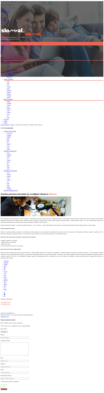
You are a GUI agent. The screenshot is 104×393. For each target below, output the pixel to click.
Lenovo (9, 70)
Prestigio (9, 95)
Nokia (8, 156)
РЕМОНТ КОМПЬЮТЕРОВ (11, 190)
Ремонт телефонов (8, 99)
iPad (8, 81)
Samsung (9, 75)
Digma (8, 97)
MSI (8, 72)
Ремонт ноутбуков (8, 59)
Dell (8, 66)
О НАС (5, 123)
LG (8, 115)
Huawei (9, 92)
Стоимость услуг (5, 316)
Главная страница (5, 124)
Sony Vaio (9, 77)
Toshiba (9, 74)
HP (8, 68)
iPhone (8, 101)
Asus (8, 65)
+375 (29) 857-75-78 (5, 302)
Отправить (3, 389)
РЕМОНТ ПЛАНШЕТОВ (10, 151)
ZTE (8, 117)
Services (12, 124)
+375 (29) (5, 10)
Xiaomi (9, 94)
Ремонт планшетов (8, 79)
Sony (8, 88)
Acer (8, 63)
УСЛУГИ (6, 119)
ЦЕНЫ (5, 121)
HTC (8, 110)
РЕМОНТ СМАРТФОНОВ (10, 171)
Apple (8, 61)
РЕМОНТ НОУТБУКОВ (10, 131)
